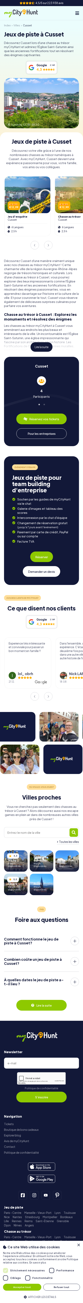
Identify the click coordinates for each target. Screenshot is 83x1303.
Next (48, 245)
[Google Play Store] (41, 1179)
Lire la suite (42, 347)
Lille (6, 1221)
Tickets (9, 1124)
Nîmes (18, 1225)
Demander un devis (41, 571)
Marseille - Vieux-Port (38, 1212)
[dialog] (41, 1272)
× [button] (78, 1245)
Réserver (41, 557)
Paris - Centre (12, 1212)
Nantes (17, 1217)
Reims (29, 1221)
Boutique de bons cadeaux (21, 1129)
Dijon (7, 1225)
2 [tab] (44, 403)
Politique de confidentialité (41, 1088)
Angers (29, 1225)
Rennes (17, 1221)
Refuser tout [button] (62, 1287)
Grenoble (63, 1221)
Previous (34, 245)
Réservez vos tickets (44, 419)
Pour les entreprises (42, 433)
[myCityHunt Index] (25, 13)
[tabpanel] (41, 387)
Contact (9, 1146)
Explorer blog (12, 1135)
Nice (7, 1217)
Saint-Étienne (45, 1221)
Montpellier (50, 1217)
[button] (41, 1296)
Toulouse (70, 1212)
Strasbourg (32, 1217)
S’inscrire (41, 1097)
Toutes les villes (69, 841)
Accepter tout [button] (22, 1287)
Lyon (58, 1212)
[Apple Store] (41, 1167)
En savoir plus (37, 1262)
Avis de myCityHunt (16, 1141)
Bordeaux (66, 1217)
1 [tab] (39, 403)
